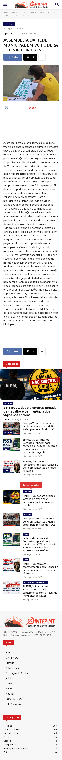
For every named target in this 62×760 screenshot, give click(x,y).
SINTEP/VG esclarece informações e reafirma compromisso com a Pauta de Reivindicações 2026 (40, 591)
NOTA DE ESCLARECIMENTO (35, 582)
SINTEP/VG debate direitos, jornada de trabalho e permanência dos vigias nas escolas (29, 411)
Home (5, 12)
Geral (6, 449)
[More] (42, 57)
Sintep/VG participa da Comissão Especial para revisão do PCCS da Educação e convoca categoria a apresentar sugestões (40, 446)
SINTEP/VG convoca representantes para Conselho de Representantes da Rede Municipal (40, 466)
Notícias (14, 12)
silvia (6, 419)
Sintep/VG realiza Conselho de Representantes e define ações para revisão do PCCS (39, 426)
